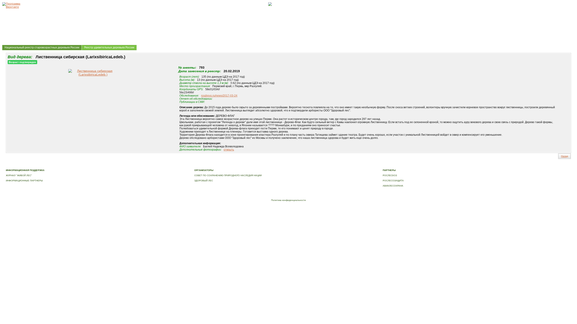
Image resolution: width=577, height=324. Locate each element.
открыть (229, 149)
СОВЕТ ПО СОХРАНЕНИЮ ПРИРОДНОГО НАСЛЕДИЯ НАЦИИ (228, 175)
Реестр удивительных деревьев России (109, 47)
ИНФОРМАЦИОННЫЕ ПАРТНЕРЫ (24, 180)
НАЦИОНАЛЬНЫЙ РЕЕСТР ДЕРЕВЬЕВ (178, 165)
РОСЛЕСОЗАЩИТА (393, 180)
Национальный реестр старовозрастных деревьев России (42, 47)
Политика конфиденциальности (288, 200)
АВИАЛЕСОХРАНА (393, 185)
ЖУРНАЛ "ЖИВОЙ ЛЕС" (19, 175)
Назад (564, 156)
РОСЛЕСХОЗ (390, 175)
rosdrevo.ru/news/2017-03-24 (219, 95)
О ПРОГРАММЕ (95, 165)
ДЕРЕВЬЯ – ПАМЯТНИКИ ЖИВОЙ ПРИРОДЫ (130, 165)
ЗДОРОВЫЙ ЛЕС (203, 180)
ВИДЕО (206, 165)
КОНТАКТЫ (218, 165)
